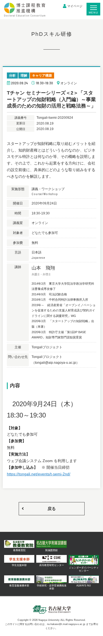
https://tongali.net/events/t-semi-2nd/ (38, 474)
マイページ (74, 6)
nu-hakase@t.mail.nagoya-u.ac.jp (66, 624)
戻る (52, 508)
